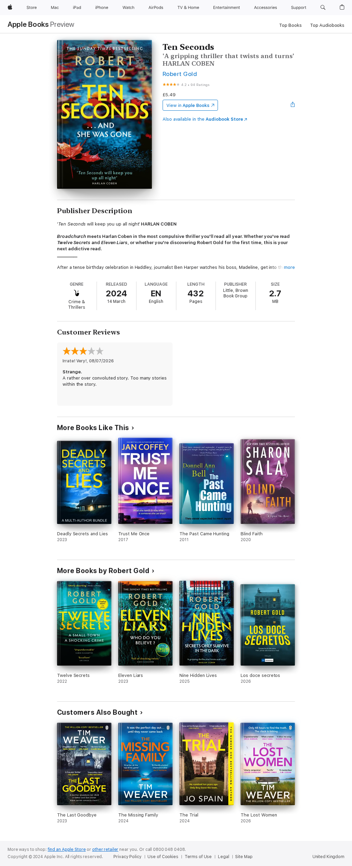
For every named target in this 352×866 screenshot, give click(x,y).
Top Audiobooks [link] (327, 25)
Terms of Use (198, 856)
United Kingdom (328, 856)
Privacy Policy (127, 856)
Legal (223, 856)
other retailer (105, 849)
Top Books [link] (290, 25)
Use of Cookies (162, 856)
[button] (323, 7)
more (289, 267)
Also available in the (203, 119)
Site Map (243, 856)
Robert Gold (180, 73)
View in (187, 105)
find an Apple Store (67, 849)
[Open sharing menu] (292, 105)
